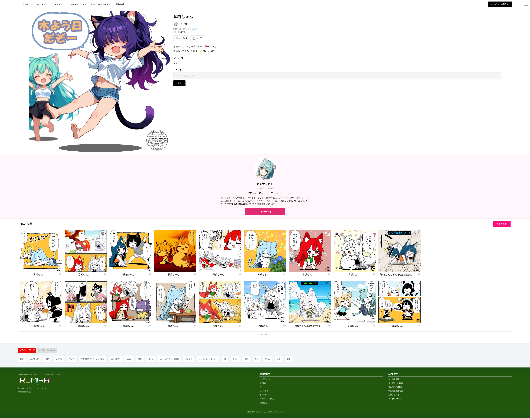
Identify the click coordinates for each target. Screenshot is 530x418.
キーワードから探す (47, 350)
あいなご (189, 359)
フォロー (263, 193)
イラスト (41, 4)
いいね (183, 38)
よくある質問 (393, 379)
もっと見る (265, 334)
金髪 (47, 359)
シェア (199, 38)
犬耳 (278, 359)
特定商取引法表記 (395, 391)
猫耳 (140, 359)
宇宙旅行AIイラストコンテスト (92, 359)
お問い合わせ (393, 395)
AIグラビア (34, 359)
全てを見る (501, 224)
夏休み (267, 359)
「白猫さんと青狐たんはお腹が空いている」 (398, 274)
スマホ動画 (115, 359)
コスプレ (59, 359)
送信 (179, 83)
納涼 (21, 359)
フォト (57, 4)
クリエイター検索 (266, 399)
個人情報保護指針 (395, 387)
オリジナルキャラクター (208, 359)
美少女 (235, 359)
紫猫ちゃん (218, 274)
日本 (288, 359)
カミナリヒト (184, 24)
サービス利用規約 (395, 383)
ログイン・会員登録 (500, 4)
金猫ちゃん (352, 326)
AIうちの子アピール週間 (169, 359)
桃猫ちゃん (173, 274)
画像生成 (120, 4)
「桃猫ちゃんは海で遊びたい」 (308, 326)
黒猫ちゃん (128, 274)
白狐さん (353, 274)
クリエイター (104, 4)
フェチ (71, 359)
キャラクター (88, 4)
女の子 (128, 359)
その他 (194, 29)
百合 (256, 359)
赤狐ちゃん (83, 274)
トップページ (264, 379)
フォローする (265, 211)
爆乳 (246, 359)
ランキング (73, 4)
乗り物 (151, 359)
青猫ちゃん (39, 274)
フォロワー (276, 193)
